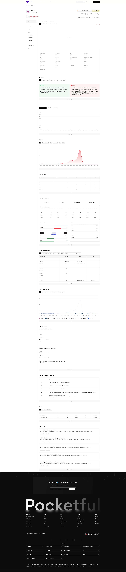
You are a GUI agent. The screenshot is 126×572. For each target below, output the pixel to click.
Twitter (97, 518)
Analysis (29, 24)
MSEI (52, 564)
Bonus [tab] (59, 253)
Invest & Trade (38, 1)
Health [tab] (48, 80)
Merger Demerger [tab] (45, 253)
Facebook (97, 516)
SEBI (45, 564)
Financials (29, 26)
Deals (28, 48)
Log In (90, 1)
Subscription (62, 519)
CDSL (38, 564)
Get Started (72, 488)
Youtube (97, 523)
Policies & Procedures (80, 521)
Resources (60, 1)
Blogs (45, 518)
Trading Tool (28, 523)
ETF (44, 523)
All (41, 539)
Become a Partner (67, 1)
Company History (31, 45)
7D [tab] (41, 23)
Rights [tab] (62, 253)
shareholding (30, 32)
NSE (32, 564)
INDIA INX (66, 564)
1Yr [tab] (48, 23)
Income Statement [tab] (43, 107)
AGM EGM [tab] (71, 253)
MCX (49, 564)
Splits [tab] (50, 253)
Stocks (61, 516)
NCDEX (56, 564)
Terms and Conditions (80, 519)
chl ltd (33, 5)
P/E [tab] (57, 142)
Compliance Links (29, 526)
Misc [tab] (57, 80)
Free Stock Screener (63, 521)
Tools (45, 516)
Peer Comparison (30, 40)
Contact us (79, 518)
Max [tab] (55, 23)
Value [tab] (64, 80)
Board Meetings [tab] (77, 253)
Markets (54, 1)
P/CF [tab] (54, 142)
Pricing (50, 1)
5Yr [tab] (50, 23)
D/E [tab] (40, 142)
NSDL (42, 564)
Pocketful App (28, 519)
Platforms (45, 1)
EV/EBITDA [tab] (47, 142)
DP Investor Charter (83, 564)
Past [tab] (61, 80)
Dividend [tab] (43, 80)
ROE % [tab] (63, 142)
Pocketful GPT (62, 523)
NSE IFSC (61, 564)
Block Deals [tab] (49, 409)
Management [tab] (53, 80)
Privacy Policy (79, 523)
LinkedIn (97, 521)
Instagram (98, 519)
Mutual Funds (62, 526)
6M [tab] (46, 23)
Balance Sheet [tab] (50, 107)
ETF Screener (46, 519)
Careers (78, 526)
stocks (30, 5)
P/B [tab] (51, 142)
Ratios (29, 29)
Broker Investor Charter (93, 564)
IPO (44, 521)
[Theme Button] (86, 1)
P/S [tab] (60, 142)
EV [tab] (42, 142)
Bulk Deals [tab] (43, 409)
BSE (35, 564)
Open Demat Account (30, 516)
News (28, 50)
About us (78, 516)
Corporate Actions (31, 37)
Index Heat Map (47, 526)
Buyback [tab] (54, 253)
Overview (29, 21)
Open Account (96, 1)
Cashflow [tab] (55, 107)
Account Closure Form (74, 564)
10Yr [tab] (52, 23)
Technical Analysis (31, 34)
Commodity (62, 518)
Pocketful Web (28, 518)
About (29, 42)
